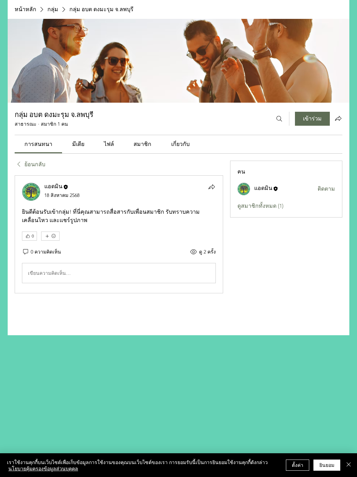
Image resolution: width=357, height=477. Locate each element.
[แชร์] (211, 187)
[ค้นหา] (279, 119)
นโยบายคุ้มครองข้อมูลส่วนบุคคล (43, 468)
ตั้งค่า (297, 464)
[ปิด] (348, 465)
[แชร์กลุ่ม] (338, 118)
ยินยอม (326, 464)
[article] (119, 234)
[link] (38, 144)
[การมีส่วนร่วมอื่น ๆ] (50, 236)
